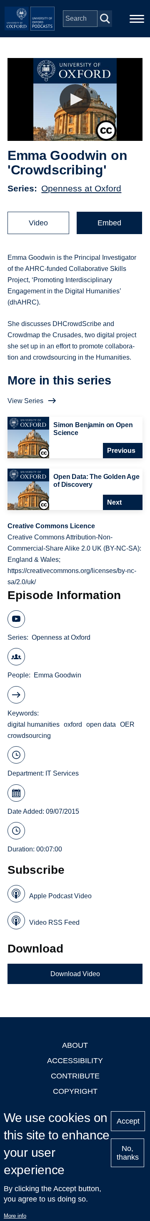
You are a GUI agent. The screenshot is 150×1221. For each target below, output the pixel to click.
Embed (109, 223)
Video (38, 223)
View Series (25, 400)
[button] (75, 99)
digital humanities (34, 724)
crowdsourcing (29, 735)
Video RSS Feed (54, 922)
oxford (73, 724)
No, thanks (128, 1152)
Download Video (75, 973)
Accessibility (75, 1061)
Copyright (75, 1091)
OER (127, 724)
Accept (128, 1121)
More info (15, 1216)
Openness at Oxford (81, 188)
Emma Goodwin (57, 675)
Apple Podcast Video (60, 895)
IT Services (62, 773)
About (75, 1045)
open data (101, 724)
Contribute (75, 1076)
